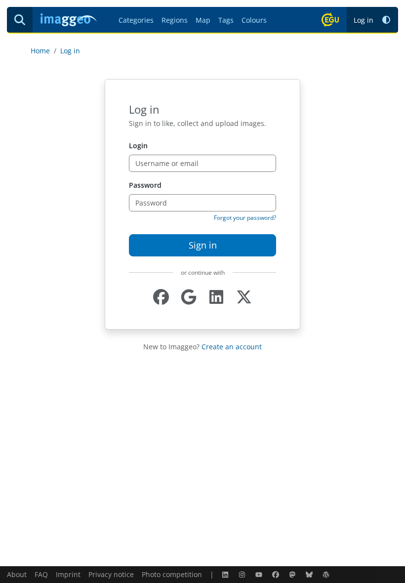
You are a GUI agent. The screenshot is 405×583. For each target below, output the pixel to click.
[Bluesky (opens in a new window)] (310, 574)
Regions (175, 20)
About (17, 574)
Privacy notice (111, 574)
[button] (386, 20)
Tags (226, 20)
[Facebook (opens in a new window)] (276, 574)
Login (138, 145)
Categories (136, 20)
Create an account (232, 346)
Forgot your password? (245, 217)
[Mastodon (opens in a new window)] (293, 574)
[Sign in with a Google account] (189, 297)
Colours (254, 20)
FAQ (41, 574)
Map (203, 20)
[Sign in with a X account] (244, 297)
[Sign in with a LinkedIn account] (216, 297)
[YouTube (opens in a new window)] (259, 574)
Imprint (68, 574)
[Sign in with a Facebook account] (161, 297)
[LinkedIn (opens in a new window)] (226, 574)
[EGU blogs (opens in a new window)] (327, 574)
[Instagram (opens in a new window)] (243, 574)
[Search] (20, 20)
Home (40, 50)
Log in (363, 20)
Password (145, 185)
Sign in (203, 245)
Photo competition (172, 574)
